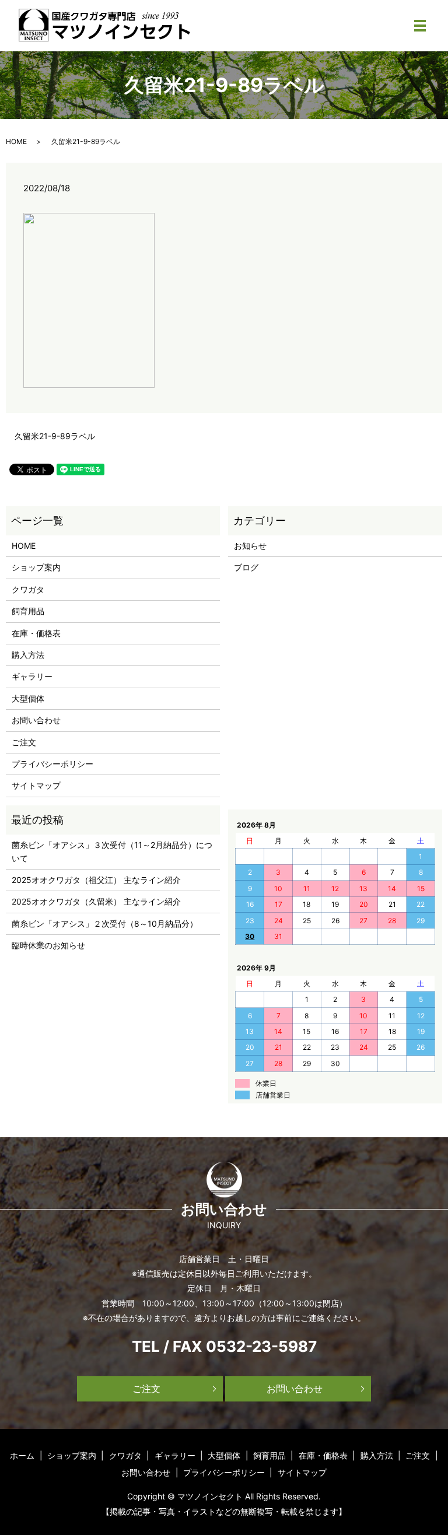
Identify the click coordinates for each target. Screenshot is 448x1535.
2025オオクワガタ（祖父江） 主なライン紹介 (96, 880)
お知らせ (250, 546)
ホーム (22, 1455)
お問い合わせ (36, 720)
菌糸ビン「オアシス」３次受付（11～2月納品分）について (112, 851)
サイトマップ (36, 785)
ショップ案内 (36, 567)
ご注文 (24, 742)
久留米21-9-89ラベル (55, 436)
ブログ (246, 567)
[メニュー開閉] (420, 25)
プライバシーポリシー (52, 764)
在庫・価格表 (36, 633)
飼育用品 (28, 611)
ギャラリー (32, 676)
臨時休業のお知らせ (48, 945)
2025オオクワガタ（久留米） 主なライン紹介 (96, 901)
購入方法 (28, 655)
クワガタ (28, 589)
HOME (16, 141)
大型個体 (28, 698)
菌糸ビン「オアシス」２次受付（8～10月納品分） (105, 923)
